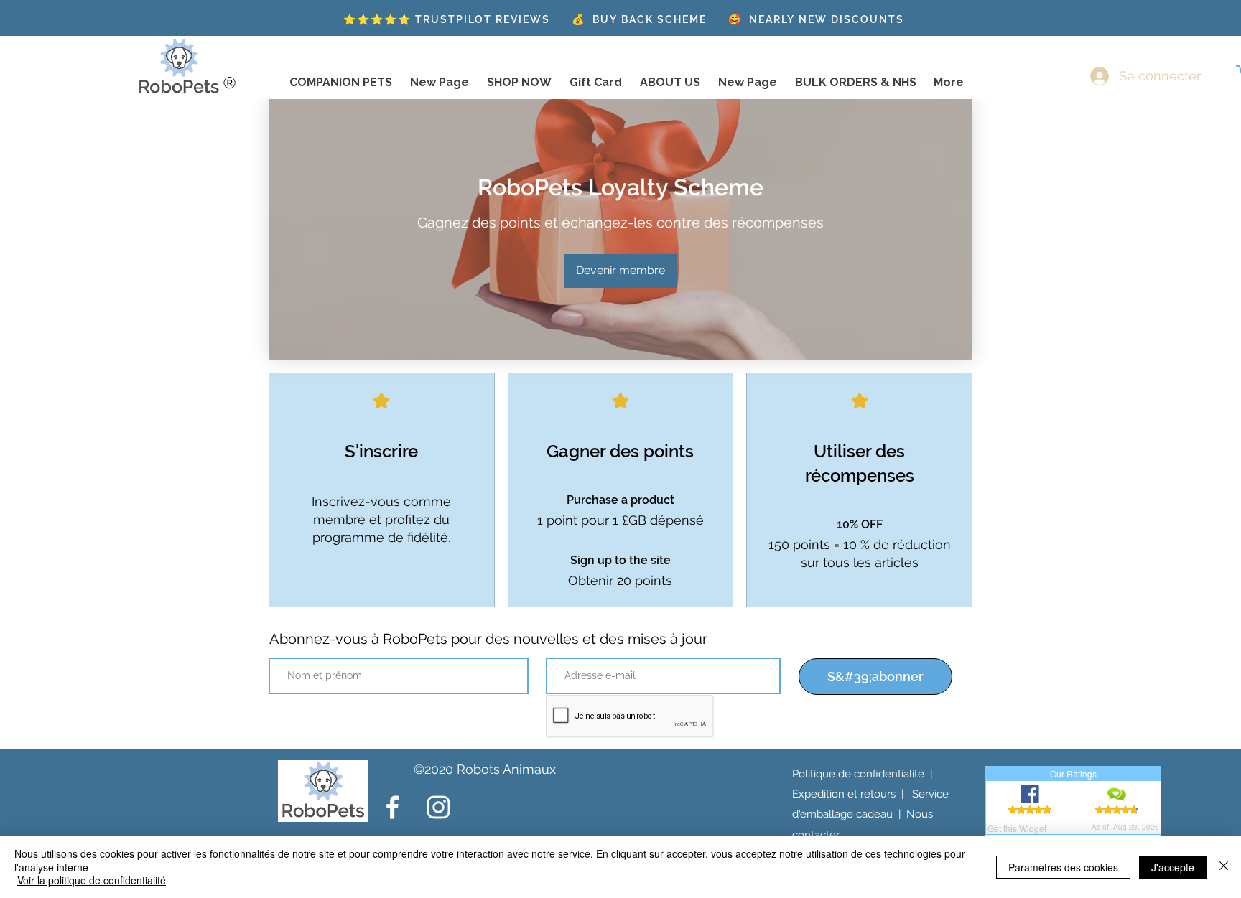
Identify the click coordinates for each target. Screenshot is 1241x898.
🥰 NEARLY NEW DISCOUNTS (816, 19)
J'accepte (1172, 867)
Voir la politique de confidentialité (91, 880)
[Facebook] (392, 807)
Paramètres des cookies (1063, 867)
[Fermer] (1223, 867)
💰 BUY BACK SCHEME (639, 19)
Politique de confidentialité (858, 773)
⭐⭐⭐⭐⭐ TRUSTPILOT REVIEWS (446, 19)
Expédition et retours (844, 793)
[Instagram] (438, 807)
